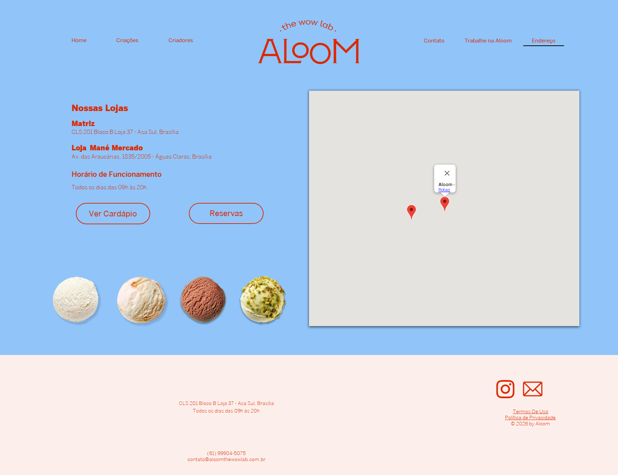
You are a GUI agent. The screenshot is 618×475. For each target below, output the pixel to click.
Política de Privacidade (530, 417)
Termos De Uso (530, 411)
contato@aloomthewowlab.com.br (226, 459)
